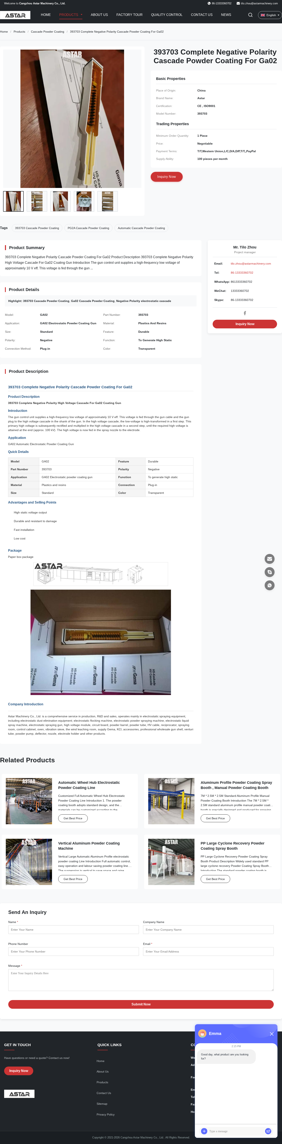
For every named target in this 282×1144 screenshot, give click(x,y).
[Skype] (270, 572)
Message (15, 965)
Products (69, 15)
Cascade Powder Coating (47, 31)
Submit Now (141, 1004)
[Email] (270, 559)
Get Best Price (73, 818)
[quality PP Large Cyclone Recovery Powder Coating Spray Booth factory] (171, 862)
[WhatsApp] (270, 585)
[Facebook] (244, 313)
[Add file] (204, 1131)
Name (13, 922)
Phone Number (18, 944)
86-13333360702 (242, 272)
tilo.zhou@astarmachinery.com (259, 3)
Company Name (153, 922)
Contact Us (202, 15)
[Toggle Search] (250, 15)
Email (147, 944)
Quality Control (166, 15)
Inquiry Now (245, 324)
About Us (99, 15)
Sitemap (102, 1103)
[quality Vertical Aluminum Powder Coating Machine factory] (29, 862)
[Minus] (271, 1033)
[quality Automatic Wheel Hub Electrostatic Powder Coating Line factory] (29, 801)
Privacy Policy (106, 1114)
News (226, 15)
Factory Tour (129, 15)
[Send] (268, 1131)
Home (46, 15)
